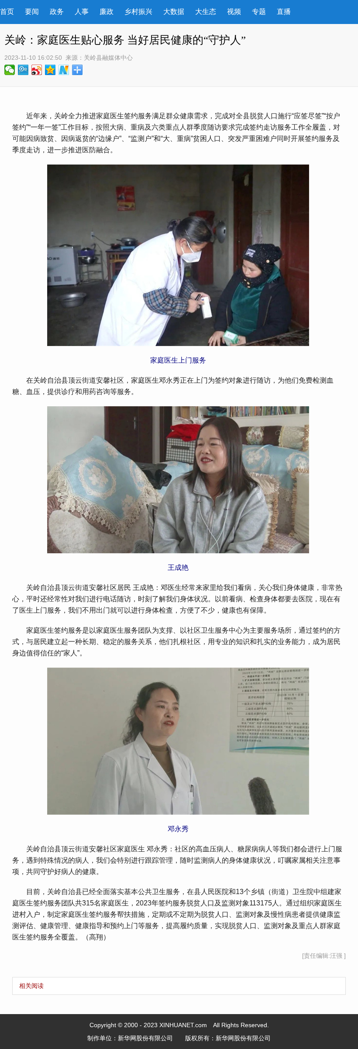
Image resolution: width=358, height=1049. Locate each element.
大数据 (173, 11)
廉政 (107, 11)
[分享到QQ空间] (50, 70)
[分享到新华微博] (64, 70)
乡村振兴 (138, 11)
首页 (7, 11)
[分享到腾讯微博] (23, 70)
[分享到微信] (9, 70)
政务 (57, 11)
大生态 (205, 11)
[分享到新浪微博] (36, 70)
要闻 (32, 11)
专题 (259, 11)
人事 (82, 11)
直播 (284, 11)
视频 (234, 11)
